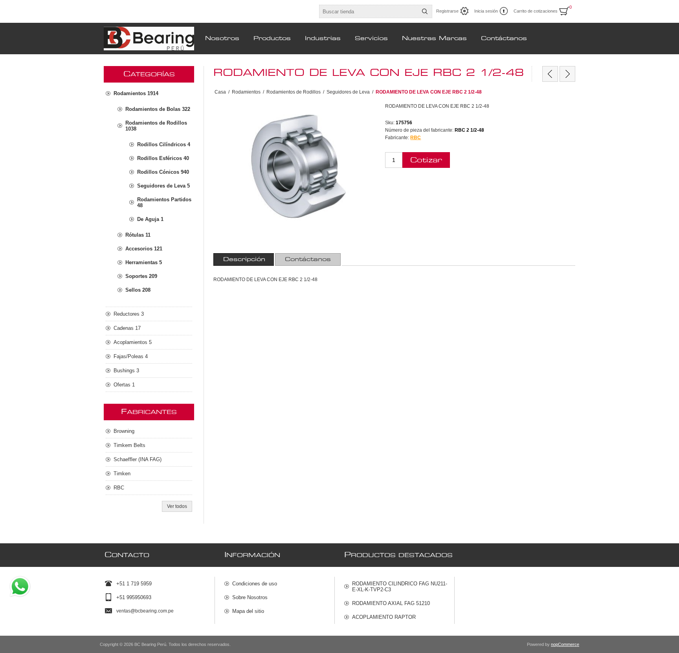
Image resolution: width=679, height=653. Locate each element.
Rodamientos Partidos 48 (164, 202)
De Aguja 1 (150, 219)
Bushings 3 (126, 370)
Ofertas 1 (124, 385)
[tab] (244, 259)
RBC (415, 137)
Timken (122, 473)
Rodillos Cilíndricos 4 (163, 144)
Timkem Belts (129, 445)
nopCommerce (565, 644)
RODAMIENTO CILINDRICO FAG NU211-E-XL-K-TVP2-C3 (399, 586)
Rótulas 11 (137, 235)
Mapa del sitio (248, 611)
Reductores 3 (129, 314)
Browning (124, 431)
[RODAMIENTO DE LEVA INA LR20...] (567, 74)
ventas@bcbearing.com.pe (145, 611)
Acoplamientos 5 (133, 342)
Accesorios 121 (143, 249)
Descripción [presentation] (244, 259)
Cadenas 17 (127, 328)
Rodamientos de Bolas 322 (157, 109)
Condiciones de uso (254, 584)
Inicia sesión (486, 11)
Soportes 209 (141, 276)
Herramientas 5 (143, 262)
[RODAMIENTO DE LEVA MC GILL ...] (550, 74)
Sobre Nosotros (250, 597)
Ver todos (177, 506)
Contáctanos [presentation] (308, 259)
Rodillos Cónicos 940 (163, 172)
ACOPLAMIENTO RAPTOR (384, 617)
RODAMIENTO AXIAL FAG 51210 (391, 603)
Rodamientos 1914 (136, 93)
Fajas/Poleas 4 (131, 356)
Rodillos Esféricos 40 (163, 158)
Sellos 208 (137, 290)
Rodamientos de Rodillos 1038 (156, 126)
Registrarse (447, 11)
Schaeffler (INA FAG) (137, 459)
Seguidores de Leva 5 (163, 186)
